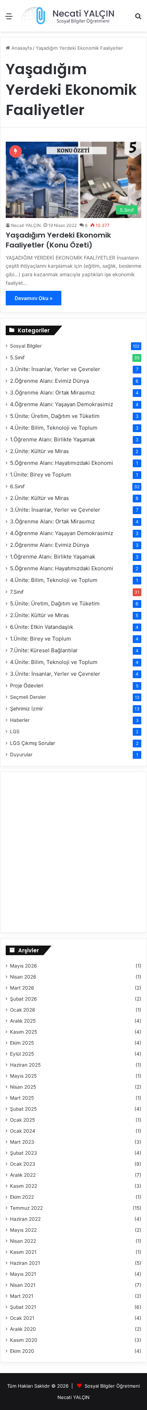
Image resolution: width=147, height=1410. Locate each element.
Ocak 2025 (22, 1120)
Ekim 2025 (22, 1043)
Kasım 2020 (23, 1340)
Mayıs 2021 (23, 1274)
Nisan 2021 (22, 1285)
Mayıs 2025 (23, 1076)
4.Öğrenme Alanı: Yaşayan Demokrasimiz (61, 404)
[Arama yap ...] (138, 19)
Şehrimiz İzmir (26, 709)
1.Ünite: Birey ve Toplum (40, 474)
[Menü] (8, 19)
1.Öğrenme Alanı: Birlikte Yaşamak (52, 439)
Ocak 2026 (22, 1010)
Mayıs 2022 (23, 1230)
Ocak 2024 (22, 1131)
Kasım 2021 (23, 1252)
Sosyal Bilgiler (26, 346)
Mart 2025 (22, 1098)
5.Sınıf (17, 357)
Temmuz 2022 (26, 1208)
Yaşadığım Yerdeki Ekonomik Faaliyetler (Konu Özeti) (58, 240)
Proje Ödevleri (26, 685)
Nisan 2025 (23, 1087)
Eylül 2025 (22, 1054)
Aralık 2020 (23, 1329)
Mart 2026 (22, 988)
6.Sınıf (17, 486)
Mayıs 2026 (23, 966)
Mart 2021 (21, 1296)
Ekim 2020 (22, 1351)
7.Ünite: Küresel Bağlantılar (44, 650)
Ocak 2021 (22, 1318)
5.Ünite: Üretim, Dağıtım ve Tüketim (55, 416)
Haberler (20, 720)
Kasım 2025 (23, 1032)
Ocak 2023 (22, 1164)
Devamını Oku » (33, 298)
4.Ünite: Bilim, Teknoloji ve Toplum (53, 427)
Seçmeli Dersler (28, 697)
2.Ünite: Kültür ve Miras (39, 451)
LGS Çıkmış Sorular (32, 743)
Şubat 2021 (23, 1307)
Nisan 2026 (23, 977)
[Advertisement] (73, 108)
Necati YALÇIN (26, 225)
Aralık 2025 (23, 1021)
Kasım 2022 (23, 1186)
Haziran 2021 (25, 1263)
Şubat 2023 (23, 1153)
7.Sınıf (17, 592)
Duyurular (21, 754)
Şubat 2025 (23, 1109)
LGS (15, 731)
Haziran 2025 (25, 1065)
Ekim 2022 (22, 1197)
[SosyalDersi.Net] (67, 16)
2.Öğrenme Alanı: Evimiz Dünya (49, 380)
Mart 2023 (22, 1142)
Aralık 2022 (23, 1175)
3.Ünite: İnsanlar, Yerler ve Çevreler (55, 369)
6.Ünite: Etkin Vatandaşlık (41, 627)
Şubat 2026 (23, 999)
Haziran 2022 (25, 1219)
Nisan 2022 (23, 1241)
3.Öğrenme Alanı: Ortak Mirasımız (52, 392)
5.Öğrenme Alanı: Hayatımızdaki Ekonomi (61, 462)
